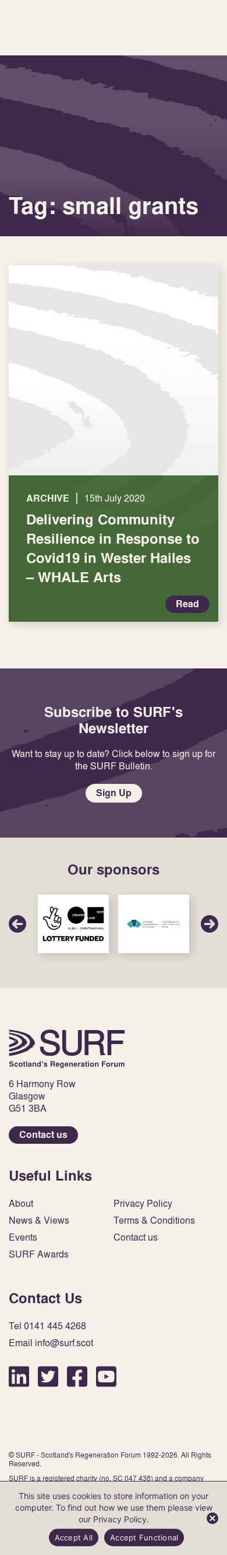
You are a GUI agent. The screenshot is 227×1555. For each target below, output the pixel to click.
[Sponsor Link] (73, 924)
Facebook (77, 1376)
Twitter (48, 1376)
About (21, 1203)
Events (23, 1237)
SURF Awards (39, 1254)
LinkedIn (19, 1376)
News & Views (39, 1220)
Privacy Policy (143, 1203)
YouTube (106, 1376)
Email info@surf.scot (51, 1343)
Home (67, 1049)
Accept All (74, 1537)
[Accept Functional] (212, 1518)
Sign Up (114, 793)
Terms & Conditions (154, 1220)
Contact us (43, 1134)
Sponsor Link (73, 924)
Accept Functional (144, 1537)
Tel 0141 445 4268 (47, 1326)
